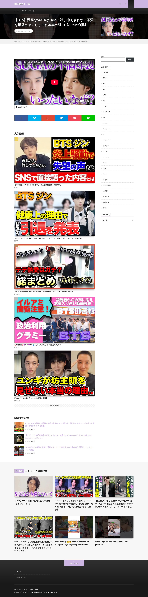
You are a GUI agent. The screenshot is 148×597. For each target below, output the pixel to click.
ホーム (16, 11)
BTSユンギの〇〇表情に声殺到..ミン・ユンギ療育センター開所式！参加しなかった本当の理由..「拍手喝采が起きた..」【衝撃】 (74, 505)
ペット (105, 163)
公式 (104, 168)
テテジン (106, 157)
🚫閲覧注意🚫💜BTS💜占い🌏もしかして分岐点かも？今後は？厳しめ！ (37, 345)
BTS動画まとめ (33, 589)
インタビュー (107, 140)
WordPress (52, 592)
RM (104, 117)
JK (104, 89)
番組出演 (106, 197)
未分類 (105, 191)
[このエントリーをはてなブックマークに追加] (61, 118)
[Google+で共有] (48, 118)
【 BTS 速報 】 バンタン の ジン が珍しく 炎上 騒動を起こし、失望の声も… (38, 185)
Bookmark (22, 107)
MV (104, 100)
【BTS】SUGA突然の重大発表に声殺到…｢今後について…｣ (32, 502)
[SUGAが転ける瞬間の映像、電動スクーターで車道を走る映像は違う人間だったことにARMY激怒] (19, 451)
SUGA (28, 31)
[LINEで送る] (88, 118)
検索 (102, 57)
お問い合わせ (21, 577)
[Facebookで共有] (21, 118)
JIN (17, 187)
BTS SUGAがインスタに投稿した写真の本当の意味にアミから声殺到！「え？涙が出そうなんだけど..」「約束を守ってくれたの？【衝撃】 (33, 546)
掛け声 (105, 180)
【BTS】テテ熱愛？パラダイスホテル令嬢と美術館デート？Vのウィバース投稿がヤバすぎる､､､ (44, 291)
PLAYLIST (106, 112)
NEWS (18, 294)
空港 (104, 208)
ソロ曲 (105, 151)
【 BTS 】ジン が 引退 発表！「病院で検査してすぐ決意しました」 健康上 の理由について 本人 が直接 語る (48, 238)
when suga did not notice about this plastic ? (111, 543)
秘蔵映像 (106, 202)
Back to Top (74, 563)
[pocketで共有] (74, 118)
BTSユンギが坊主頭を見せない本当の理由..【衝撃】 (30, 398)
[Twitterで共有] (34, 118)
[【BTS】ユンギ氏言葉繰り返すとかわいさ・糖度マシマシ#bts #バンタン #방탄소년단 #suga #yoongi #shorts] (19, 439)
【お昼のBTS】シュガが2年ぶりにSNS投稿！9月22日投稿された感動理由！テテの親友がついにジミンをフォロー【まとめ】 (114, 503)
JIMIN (105, 78)
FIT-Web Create (33, 592)
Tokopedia (106, 129)
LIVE (104, 95)
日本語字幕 (107, 185)
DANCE (105, 72)
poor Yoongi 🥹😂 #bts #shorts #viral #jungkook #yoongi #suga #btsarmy (72, 543)
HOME (19, 572)
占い (17, 347)
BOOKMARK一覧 (28, 11)
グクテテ (106, 146)
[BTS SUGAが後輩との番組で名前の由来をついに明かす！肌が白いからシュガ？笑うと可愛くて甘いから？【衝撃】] (19, 427)
